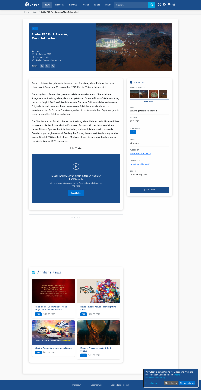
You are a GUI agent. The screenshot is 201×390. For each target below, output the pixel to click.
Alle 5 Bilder (149, 102)
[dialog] (171, 378)
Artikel (86, 4)
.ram (38, 51)
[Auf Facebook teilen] (47, 66)
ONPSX (34, 5)
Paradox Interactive (139, 153)
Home (26, 12)
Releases (59, 4)
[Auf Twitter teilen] (42, 66)
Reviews (73, 4)
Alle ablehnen (171, 383)
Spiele (97, 4)
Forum (108, 4)
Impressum (76, 385)
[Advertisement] (76, 239)
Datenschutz (96, 385)
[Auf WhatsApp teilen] (53, 66)
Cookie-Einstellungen (120, 385)
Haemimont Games (139, 164)
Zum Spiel (150, 190)
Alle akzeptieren (187, 383)
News (47, 4)
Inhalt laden (76, 193)
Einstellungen (151, 383)
